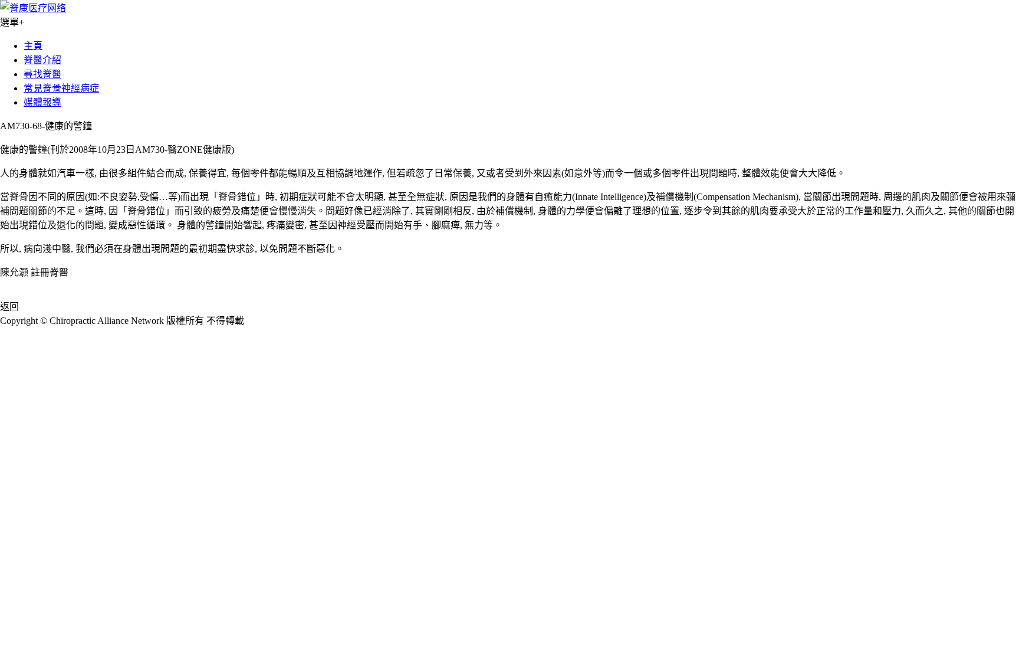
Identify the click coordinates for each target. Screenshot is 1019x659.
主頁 (33, 46)
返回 (9, 306)
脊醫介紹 (42, 60)
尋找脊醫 (42, 74)
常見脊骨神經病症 (61, 88)
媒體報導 (42, 102)
